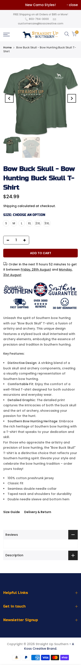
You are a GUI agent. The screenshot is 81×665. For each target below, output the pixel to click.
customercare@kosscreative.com (40, 23)
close (73, 5)
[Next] (71, 98)
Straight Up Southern (52, 644)
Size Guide (11, 512)
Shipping (10, 206)
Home (7, 47)
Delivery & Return (37, 512)
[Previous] (9, 98)
